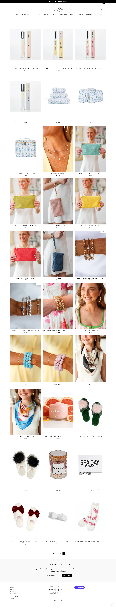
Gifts (72, 14)
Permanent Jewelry (93, 14)
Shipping (12, 591)
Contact (81, 14)
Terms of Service (14, 596)
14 (60, 553)
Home (17, 14)
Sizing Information (14, 587)
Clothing (24, 14)
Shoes (46, 14)
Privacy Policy (13, 593)
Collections (36, 14)
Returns (12, 589)
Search (12, 598)
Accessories (62, 14)
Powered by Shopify (58, 602)
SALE (53, 14)
